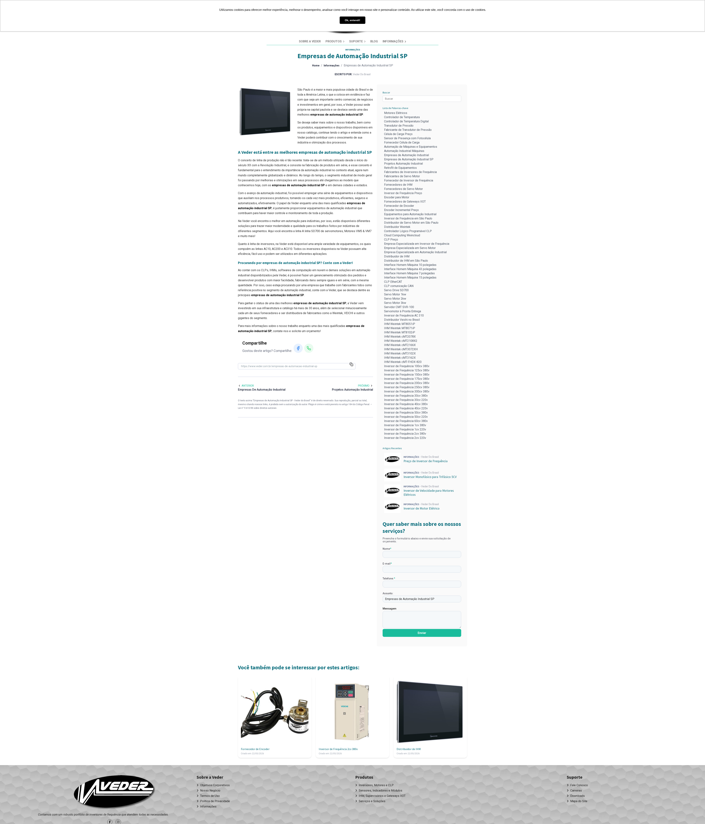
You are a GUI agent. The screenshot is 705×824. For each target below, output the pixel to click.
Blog (374, 41)
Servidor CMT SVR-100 (399, 307)
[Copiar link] (351, 365)
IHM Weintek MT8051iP (399, 324)
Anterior (248, 385)
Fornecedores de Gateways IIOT (405, 201)
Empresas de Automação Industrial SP (408, 159)
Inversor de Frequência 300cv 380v (406, 391)
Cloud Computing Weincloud (402, 235)
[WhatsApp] (308, 348)
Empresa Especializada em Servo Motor (410, 248)
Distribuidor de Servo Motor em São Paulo (411, 222)
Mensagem (389, 608)
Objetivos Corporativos (214, 785)
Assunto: (388, 593)
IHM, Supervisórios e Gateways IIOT (382, 796)
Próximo (363, 385)
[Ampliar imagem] (265, 111)
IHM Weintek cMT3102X (400, 353)
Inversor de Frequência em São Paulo (408, 218)
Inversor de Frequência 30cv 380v (406, 395)
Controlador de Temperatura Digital (406, 121)
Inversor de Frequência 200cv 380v (406, 383)
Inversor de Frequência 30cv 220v (406, 400)
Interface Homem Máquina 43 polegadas (410, 269)
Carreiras (576, 790)
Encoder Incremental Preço (401, 210)
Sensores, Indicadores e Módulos (380, 790)
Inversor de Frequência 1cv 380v (405, 425)
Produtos (334, 41)
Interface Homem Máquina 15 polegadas (410, 277)
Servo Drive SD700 (396, 290)
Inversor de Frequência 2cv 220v (405, 438)
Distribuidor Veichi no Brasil (402, 319)
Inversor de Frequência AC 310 (404, 315)
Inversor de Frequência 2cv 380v (405, 433)
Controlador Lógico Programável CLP (408, 231)
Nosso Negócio (209, 790)
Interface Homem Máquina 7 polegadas (409, 273)
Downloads (577, 796)
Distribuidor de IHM (396, 256)
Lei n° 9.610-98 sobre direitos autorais (257, 408)
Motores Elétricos (395, 113)
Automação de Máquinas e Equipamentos (410, 146)
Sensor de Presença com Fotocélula (407, 138)
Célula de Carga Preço (398, 134)
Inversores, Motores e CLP (376, 785)
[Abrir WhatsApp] (695, 814)
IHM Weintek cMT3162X (400, 357)
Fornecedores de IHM (398, 184)
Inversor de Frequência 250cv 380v (406, 387)
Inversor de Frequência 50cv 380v (406, 412)
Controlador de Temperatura (402, 117)
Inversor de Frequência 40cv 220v (406, 408)
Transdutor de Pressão (398, 125)
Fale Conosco (579, 785)
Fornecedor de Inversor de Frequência (408, 180)
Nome (387, 548)
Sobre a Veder (310, 41)
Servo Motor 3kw (395, 303)
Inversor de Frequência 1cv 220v (405, 429)
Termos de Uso (209, 796)
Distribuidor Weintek (397, 227)
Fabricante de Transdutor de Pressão (408, 130)
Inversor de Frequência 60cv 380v (406, 421)
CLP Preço (391, 239)
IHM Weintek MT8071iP (399, 328)
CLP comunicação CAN (398, 286)
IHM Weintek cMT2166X (400, 345)
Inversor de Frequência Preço (403, 193)
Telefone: (389, 578)
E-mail (387, 563)
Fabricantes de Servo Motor (402, 176)
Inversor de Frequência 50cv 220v (406, 417)
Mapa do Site (578, 801)
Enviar (422, 633)
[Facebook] (298, 348)
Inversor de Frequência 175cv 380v (406, 379)
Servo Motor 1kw (395, 294)
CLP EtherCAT (393, 281)
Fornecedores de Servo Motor (403, 189)
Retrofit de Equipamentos (400, 168)
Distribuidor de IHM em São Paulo (406, 260)
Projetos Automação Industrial (403, 163)
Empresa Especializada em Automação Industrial (415, 252)
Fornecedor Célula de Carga (402, 142)
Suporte (356, 41)
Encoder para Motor (396, 197)
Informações (393, 41)
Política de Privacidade (214, 801)
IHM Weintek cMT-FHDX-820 (403, 362)
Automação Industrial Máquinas (404, 151)
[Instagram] (118, 822)
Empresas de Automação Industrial (406, 155)
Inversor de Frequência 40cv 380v (406, 404)
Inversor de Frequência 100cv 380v (406, 366)
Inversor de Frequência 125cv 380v (406, 370)
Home (315, 65)
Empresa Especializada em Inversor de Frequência (416, 243)
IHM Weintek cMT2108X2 (400, 341)
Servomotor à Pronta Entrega (402, 311)
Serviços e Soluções (371, 801)
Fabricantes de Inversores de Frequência (410, 172)
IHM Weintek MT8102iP (399, 332)
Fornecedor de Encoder (399, 206)
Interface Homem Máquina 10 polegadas (410, 265)
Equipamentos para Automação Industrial (410, 214)
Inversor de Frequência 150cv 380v (406, 374)
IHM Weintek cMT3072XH (401, 349)
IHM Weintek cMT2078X (400, 336)
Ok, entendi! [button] (352, 20)
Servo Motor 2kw (395, 298)
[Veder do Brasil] (114, 792)
